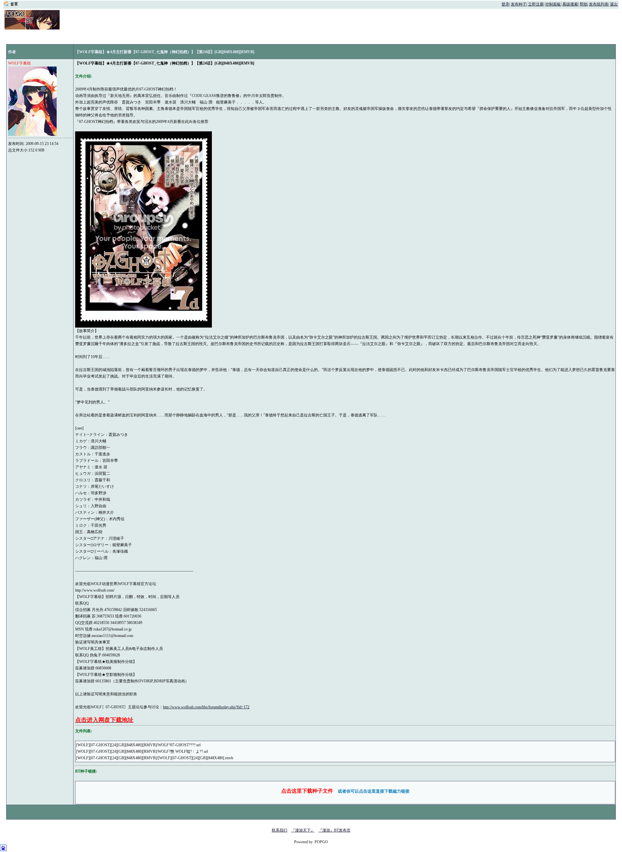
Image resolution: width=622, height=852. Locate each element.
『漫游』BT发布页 (334, 830)
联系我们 (279, 830)
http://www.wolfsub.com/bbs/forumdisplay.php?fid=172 (206, 707)
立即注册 (536, 4)
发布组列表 (598, 4)
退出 (614, 4)
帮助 (583, 4)
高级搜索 (570, 4)
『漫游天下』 (303, 830)
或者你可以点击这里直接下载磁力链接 (373, 791)
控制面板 (553, 4)
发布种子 (518, 4)
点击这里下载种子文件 (307, 791)
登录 (505, 4)
